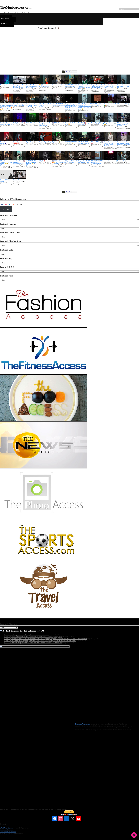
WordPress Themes (6, 828)
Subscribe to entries (6, 830)
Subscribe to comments (8, 832)
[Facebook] (2, 205)
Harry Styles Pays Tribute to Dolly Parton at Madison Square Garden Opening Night (33, 637)
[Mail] (84, 819)
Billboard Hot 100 (36, 631)
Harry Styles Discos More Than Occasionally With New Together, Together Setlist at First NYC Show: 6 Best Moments (45, 639)
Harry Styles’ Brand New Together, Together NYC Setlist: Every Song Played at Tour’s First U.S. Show (40, 641)
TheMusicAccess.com (15, 7)
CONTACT (4, 24)
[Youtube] (78, 819)
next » (74, 72)
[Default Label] (10, 205)
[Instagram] (6, 205)
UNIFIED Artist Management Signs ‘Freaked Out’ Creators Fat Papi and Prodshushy (33, 643)
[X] (17, 205)
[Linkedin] (67, 819)
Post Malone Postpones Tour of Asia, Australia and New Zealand (26, 635)
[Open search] (134, 835)
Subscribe (6, 209)
